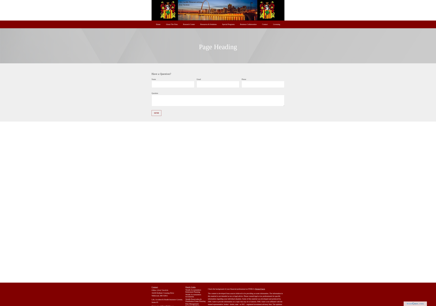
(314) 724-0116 (162, 290)
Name (154, 79)
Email (199, 79)
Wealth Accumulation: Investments (193, 296)
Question (155, 93)
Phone (244, 79)
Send (156, 113)
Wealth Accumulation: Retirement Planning (193, 291)
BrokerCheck (260, 289)
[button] (158, 24)
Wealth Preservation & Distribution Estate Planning (195, 300)
